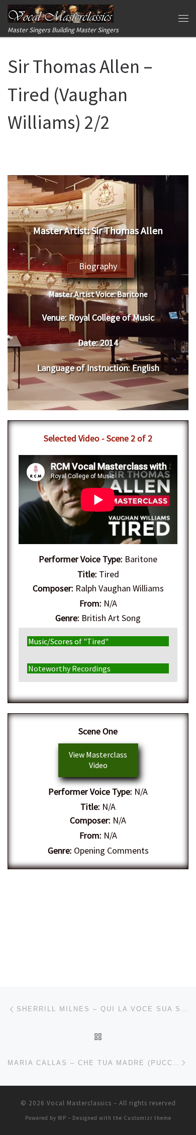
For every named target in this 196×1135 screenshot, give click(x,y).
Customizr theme (147, 1117)
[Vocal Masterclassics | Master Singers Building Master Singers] (61, 12)
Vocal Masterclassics (79, 1103)
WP (62, 1117)
